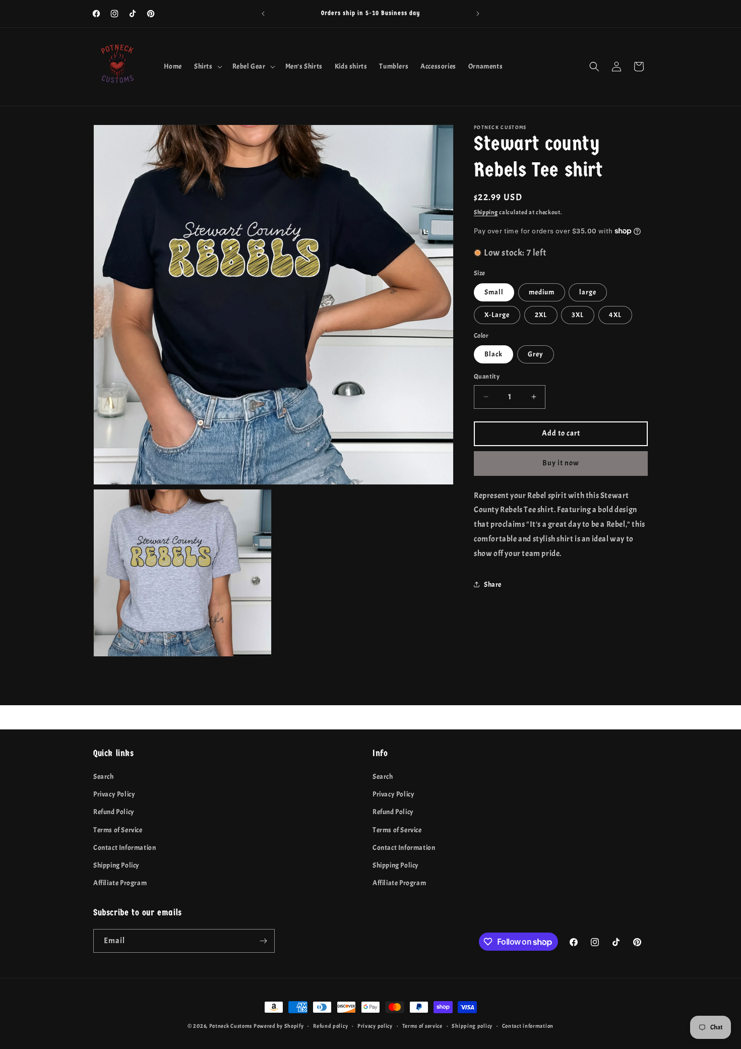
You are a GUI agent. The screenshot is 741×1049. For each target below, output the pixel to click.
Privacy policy (375, 1025)
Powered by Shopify (279, 1025)
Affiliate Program (120, 883)
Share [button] (493, 584)
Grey (535, 354)
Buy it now (560, 463)
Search (103, 776)
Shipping (486, 212)
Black (493, 354)
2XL (541, 314)
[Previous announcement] (263, 13)
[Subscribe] (263, 941)
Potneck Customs (231, 1025)
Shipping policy (472, 1025)
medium (541, 291)
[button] (207, 66)
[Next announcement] (478, 13)
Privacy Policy (114, 794)
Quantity (487, 377)
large (587, 291)
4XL (615, 314)
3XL (578, 314)
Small (494, 291)
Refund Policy (114, 812)
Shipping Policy (116, 865)
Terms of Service (118, 830)
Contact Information (124, 847)
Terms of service (422, 1025)
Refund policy (330, 1025)
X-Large (497, 314)
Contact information (527, 1025)
